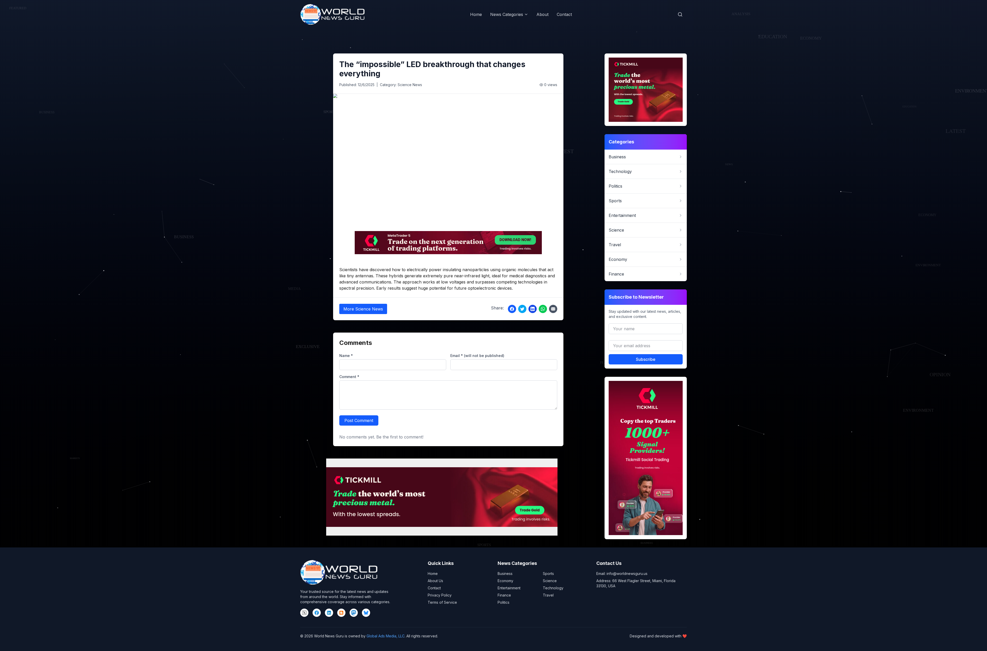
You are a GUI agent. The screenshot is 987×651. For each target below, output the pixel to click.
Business (505, 573)
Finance (504, 595)
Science (550, 581)
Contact (564, 14)
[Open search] (680, 14)
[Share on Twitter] (522, 309)
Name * (346, 355)
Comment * (349, 376)
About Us (435, 581)
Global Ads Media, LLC (386, 636)
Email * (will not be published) (477, 355)
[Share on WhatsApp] (543, 309)
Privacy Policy (440, 595)
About (542, 14)
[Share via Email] (553, 309)
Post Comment (358, 420)
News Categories (506, 14)
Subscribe (645, 359)
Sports (548, 573)
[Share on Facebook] (512, 309)
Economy (505, 581)
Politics (503, 602)
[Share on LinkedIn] (532, 309)
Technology (553, 588)
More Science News (363, 308)
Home (476, 14)
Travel (548, 595)
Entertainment (509, 588)
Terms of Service (442, 602)
